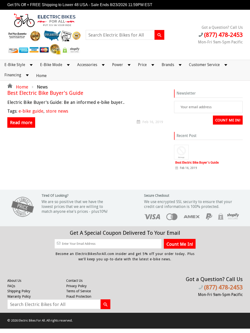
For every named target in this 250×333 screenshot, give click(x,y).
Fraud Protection (78, 296)
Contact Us (74, 281)
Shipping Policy (18, 291)
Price (142, 64)
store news (57, 111)
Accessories (87, 64)
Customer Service (204, 64)
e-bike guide (31, 111)
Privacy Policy (76, 286)
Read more (21, 122)
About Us (14, 281)
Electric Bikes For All (32, 320)
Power (117, 64)
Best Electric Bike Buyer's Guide (45, 93)
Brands (168, 64)
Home (41, 75)
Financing (12, 75)
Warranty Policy (19, 296)
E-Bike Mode (51, 64)
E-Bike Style (14, 64)
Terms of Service (78, 291)
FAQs (11, 286)
